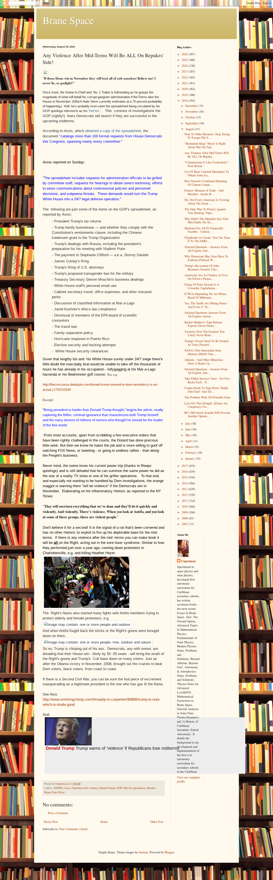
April (189, 441)
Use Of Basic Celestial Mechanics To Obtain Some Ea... (206, 173)
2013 (185, 489)
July (188, 423)
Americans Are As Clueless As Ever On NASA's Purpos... (206, 277)
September (192, 123)
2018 (185, 101)
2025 (185, 60)
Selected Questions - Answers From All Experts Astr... (206, 249)
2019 (185, 95)
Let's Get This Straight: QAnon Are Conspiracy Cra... (206, 405)
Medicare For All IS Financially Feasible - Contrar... (203, 230)
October (190, 117)
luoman (143, 852)
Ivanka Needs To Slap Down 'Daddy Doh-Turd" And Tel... (206, 390)
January (190, 458)
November (192, 111)
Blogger (169, 852)
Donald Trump (107, 788)
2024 (185, 66)
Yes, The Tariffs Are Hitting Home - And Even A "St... (206, 305)
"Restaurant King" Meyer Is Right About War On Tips (204, 145)
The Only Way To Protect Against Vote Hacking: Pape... (205, 211)
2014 (185, 483)
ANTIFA (58, 788)
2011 (185, 501)
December (191, 106)
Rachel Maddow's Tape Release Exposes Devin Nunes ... (203, 324)
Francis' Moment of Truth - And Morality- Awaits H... (204, 192)
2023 (185, 71)
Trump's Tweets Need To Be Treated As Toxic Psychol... (206, 343)
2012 (185, 495)
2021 (185, 83)
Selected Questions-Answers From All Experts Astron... (205, 314)
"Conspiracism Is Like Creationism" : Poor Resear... (207, 164)
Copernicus (188, 561)
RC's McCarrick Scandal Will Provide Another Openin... (207, 414)
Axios (67, 788)
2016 (185, 471)
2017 (185, 466)
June (188, 429)
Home (104, 822)
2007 (185, 524)
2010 (185, 506)
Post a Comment (58, 813)
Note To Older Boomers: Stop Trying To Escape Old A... (207, 136)
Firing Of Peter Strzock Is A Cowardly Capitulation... (201, 286)
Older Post (156, 822)
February (191, 452)
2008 (185, 518)
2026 (185, 54)
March (189, 447)
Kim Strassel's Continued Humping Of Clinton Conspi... (205, 183)
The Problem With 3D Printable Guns (207, 397)
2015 (185, 477)
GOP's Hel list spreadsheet (131, 788)
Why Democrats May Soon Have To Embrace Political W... (206, 258)
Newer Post (51, 822)
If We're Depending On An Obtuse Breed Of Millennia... (205, 295)
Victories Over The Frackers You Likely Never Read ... (204, 333)
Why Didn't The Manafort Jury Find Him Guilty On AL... (206, 220)
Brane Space (68, 20)
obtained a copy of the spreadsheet (113, 131)
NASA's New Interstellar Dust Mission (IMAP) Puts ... (202, 352)
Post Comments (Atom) (73, 829)
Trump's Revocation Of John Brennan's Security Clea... (201, 267)
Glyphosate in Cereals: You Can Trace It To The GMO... (207, 239)
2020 (185, 89)
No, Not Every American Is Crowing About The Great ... (206, 201)
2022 (185, 77)
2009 (185, 512)
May (188, 435)
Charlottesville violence (85, 788)
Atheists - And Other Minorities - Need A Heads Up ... (204, 361)
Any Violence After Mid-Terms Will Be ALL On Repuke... (206, 154)
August (190, 129)
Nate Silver (58, 792)
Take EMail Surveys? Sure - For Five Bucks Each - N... (207, 380)
